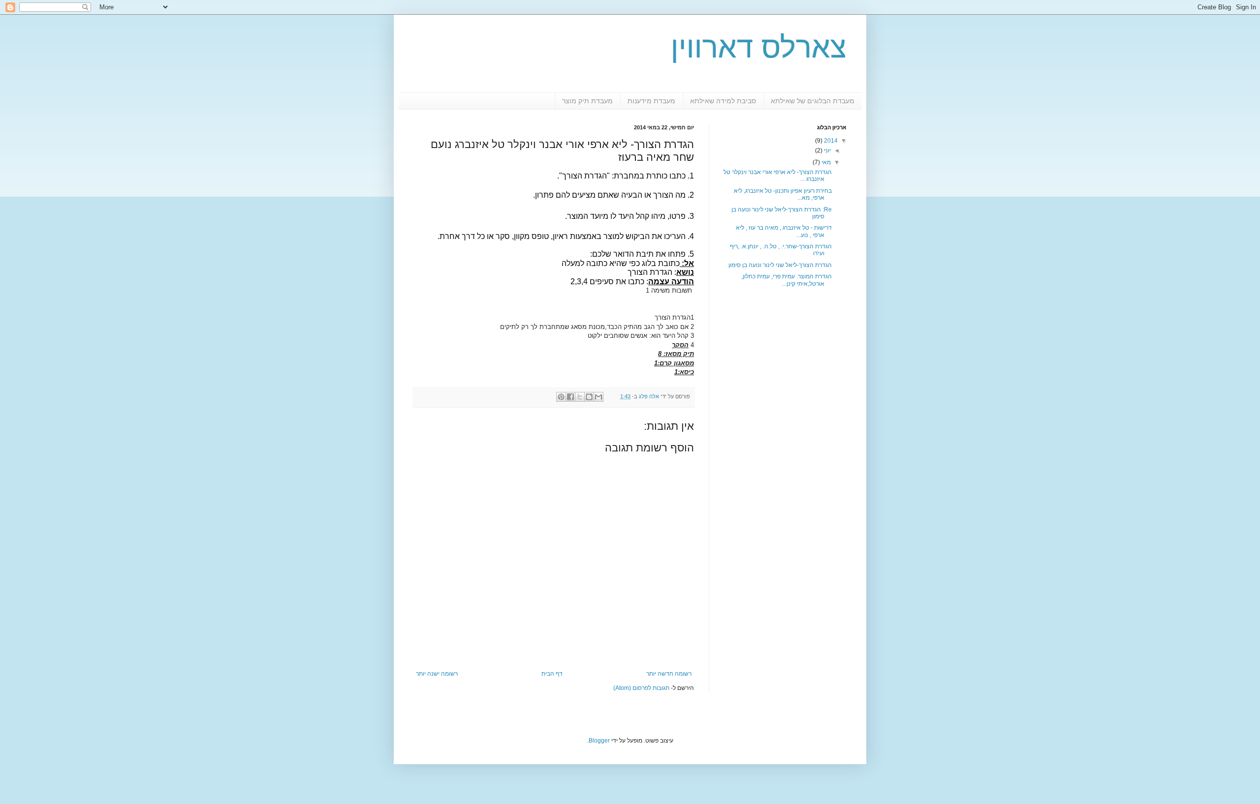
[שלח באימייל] (598, 397)
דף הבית (552, 673)
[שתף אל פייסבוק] (570, 397)
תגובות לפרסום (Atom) (641, 688)
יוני (826, 150)
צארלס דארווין (759, 47)
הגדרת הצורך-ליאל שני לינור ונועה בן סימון (780, 265)
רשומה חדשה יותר (669, 673)
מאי (825, 162)
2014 (830, 140)
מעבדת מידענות (651, 101)
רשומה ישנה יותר (437, 673)
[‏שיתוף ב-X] (580, 397)
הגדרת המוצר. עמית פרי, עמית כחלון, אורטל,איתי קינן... (786, 280)
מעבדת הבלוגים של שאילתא (812, 101)
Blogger (599, 740)
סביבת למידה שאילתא (723, 101)
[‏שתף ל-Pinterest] (561, 397)
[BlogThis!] (589, 397)
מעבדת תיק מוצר (587, 101)
